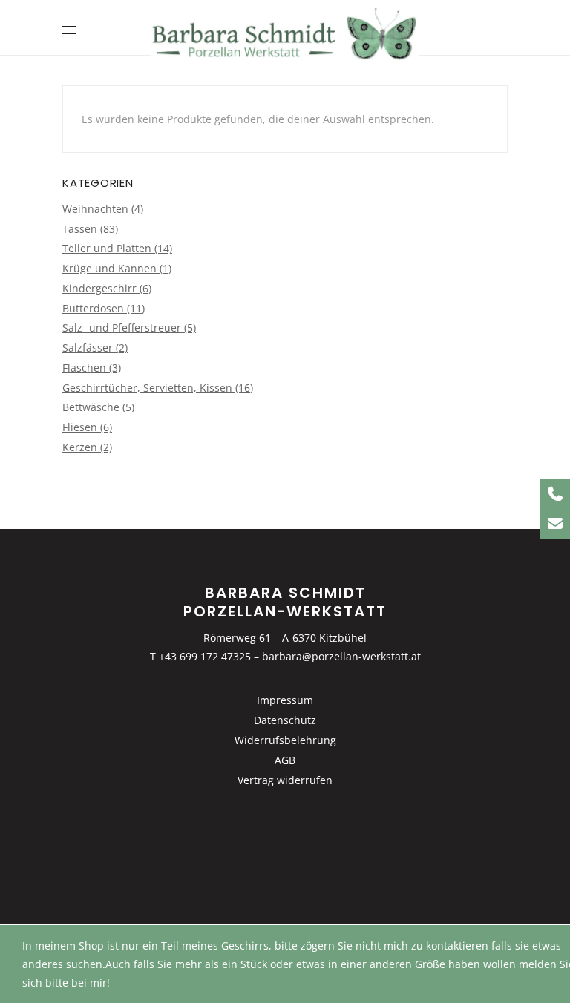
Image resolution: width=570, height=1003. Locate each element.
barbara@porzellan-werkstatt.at (341, 656)
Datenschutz (285, 720)
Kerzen (79, 447)
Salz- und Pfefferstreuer (121, 327)
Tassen (79, 229)
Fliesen (79, 427)
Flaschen (84, 368)
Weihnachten (95, 209)
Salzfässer (87, 348)
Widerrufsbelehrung (285, 740)
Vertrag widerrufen (285, 780)
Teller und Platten (106, 248)
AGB (285, 760)
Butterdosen (93, 308)
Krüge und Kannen (109, 268)
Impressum (285, 700)
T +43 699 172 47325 (200, 656)
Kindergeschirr (99, 288)
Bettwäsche (90, 407)
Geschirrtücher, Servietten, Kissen (147, 388)
